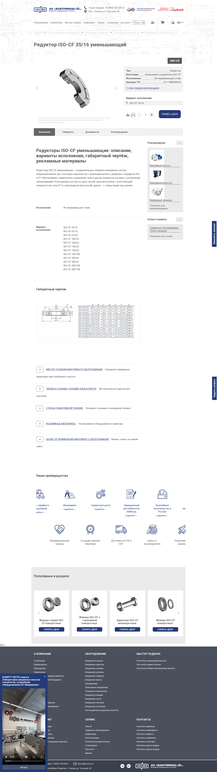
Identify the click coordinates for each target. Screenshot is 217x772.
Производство (40, 664)
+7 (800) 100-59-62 (114, 8)
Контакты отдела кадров (148, 745)
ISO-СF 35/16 (137, 103)
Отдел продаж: (96, 8)
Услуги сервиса (156, 219)
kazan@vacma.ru (85, 764)
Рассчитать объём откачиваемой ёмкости (156, 668)
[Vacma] (57, 9)
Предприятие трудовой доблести (49, 676)
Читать (24, 767)
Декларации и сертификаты (46, 706)
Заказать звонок (214, 233)
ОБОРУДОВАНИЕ (95, 653)
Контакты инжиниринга (147, 730)
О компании (39, 661)
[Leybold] (170, 9)
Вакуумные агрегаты (94, 664)
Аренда (88, 753)
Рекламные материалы (44, 703)
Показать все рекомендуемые (159, 207)
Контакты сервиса (145, 734)
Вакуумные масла (93, 680)
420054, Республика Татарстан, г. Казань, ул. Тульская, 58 (65, 768)
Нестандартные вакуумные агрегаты (102, 710)
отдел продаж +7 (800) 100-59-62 (53, 764)
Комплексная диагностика (97, 742)
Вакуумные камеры (94, 695)
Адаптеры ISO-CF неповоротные (127, 622)
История (37, 684)
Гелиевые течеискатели (96, 691)
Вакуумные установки (95, 706)
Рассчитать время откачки (149, 664)
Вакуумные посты (93, 699)
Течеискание (91, 745)
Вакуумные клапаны (94, 672)
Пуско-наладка (158, 230)
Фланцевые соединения (96, 687)
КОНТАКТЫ (144, 719)
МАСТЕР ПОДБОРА (148, 653)
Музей (37, 687)
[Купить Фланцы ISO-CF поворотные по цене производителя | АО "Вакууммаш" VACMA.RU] (165, 604)
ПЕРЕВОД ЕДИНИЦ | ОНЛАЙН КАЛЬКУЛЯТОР (71, 388)
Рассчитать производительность (151, 661)
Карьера (37, 710)
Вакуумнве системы (43, 734)
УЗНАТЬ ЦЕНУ (51, 629)
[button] (178, 613)
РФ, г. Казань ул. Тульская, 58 (104, 11)
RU (178, 22)
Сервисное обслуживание (164, 227)
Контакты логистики (146, 742)
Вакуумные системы (94, 703)
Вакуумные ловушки (94, 676)
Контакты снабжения (146, 738)
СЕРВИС (90, 719)
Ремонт (88, 726)
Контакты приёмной (146, 726)
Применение (39, 672)
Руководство (40, 668)
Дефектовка (90, 734)
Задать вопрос (214, 388)
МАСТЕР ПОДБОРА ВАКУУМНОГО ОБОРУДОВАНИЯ (74, 369)
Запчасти (89, 749)
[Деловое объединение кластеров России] (141, 9)
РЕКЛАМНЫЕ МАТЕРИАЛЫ (60, 423)
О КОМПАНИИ (42, 653)
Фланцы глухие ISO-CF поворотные (51, 622)
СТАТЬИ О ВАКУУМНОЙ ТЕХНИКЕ (64, 408)
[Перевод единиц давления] (172, 23)
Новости (37, 691)
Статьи (37, 695)
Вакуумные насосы (94, 661)
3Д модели (39, 699)
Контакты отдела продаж (148, 749)
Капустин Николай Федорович (48, 680)
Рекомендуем (156, 142)
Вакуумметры (91, 684)
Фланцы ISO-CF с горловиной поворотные (89, 620)
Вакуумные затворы (94, 668)
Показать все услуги (161, 236)
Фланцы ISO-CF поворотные (165, 622)
